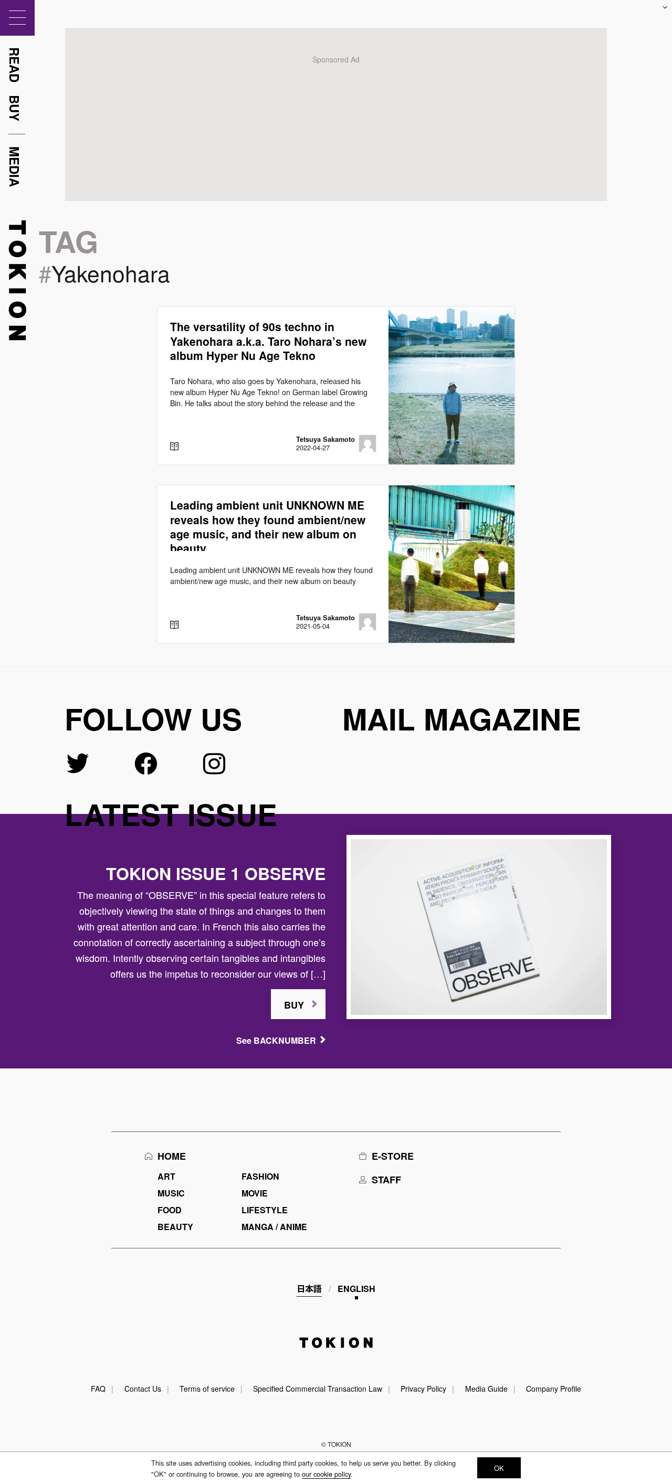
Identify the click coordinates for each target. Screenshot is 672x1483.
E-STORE (393, 1156)
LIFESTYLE (265, 1210)
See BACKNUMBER (276, 1040)
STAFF (386, 1180)
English (356, 1289)
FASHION (260, 1176)
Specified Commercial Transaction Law (317, 1388)
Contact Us (142, 1388)
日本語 (309, 1289)
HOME (172, 1156)
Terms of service (207, 1388)
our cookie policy (326, 1474)
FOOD (170, 1210)
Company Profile (553, 1388)
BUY (294, 1005)
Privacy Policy (423, 1388)
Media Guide (486, 1388)
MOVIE (255, 1193)
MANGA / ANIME (274, 1227)
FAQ (98, 1388)
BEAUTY (175, 1227)
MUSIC (171, 1193)
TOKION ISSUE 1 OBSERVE (216, 873)
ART (166, 1176)
